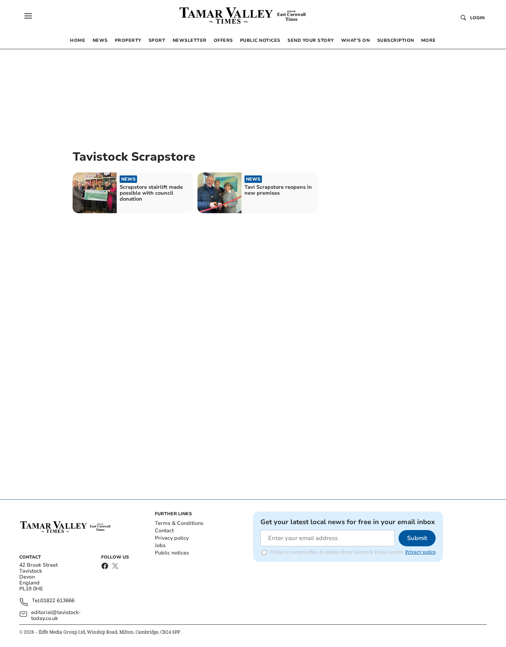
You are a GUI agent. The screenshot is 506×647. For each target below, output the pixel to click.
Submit (417, 538)
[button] (28, 16)
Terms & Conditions (179, 523)
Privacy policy (172, 538)
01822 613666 (57, 601)
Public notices (172, 552)
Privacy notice (420, 552)
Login (477, 17)
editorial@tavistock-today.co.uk (56, 615)
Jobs (160, 545)
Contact (164, 530)
